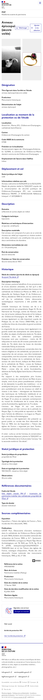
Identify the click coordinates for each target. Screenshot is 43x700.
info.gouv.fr (6, 672)
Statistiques (21, 686)
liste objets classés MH (12, 493)
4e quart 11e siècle (9, 277)
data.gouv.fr (22, 677)
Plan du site (7, 689)
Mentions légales (7, 693)
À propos (33, 682)
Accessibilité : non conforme (10, 682)
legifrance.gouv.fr (8, 677)
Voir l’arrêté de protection (13, 636)
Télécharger (23, 28)
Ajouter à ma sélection (37, 28)
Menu (40, 3)
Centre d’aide (34, 686)
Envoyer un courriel (22, 611)
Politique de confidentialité (21, 693)
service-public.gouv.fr (21, 672)
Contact (24, 682)
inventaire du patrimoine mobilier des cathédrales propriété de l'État (21, 496)
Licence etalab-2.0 (19, 697)
